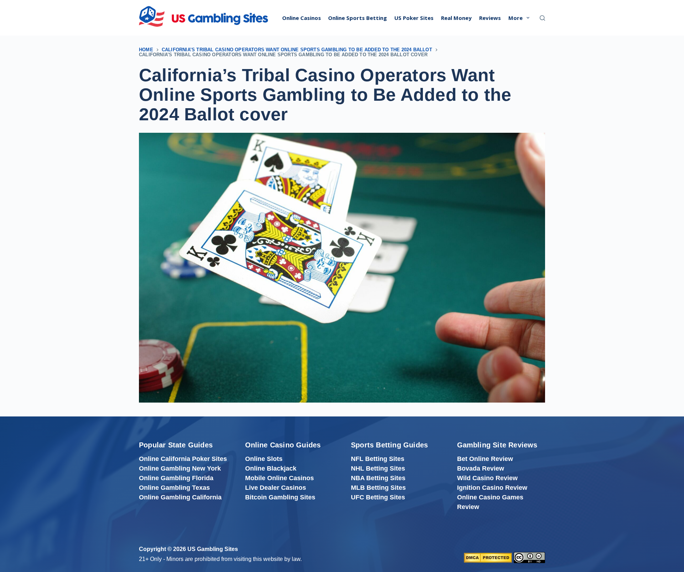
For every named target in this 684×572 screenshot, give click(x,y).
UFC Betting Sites (378, 497)
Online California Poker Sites (183, 458)
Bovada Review (480, 468)
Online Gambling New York (180, 468)
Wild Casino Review (487, 478)
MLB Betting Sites (378, 487)
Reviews (490, 17)
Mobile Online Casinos (279, 478)
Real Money (456, 17)
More (515, 17)
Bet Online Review (485, 458)
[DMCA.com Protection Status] (488, 557)
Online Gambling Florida (176, 478)
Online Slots (264, 458)
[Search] (542, 18)
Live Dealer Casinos (275, 487)
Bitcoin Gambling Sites (280, 497)
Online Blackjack (270, 468)
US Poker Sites (414, 17)
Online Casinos (301, 17)
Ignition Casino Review (492, 487)
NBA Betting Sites (378, 478)
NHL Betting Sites (378, 468)
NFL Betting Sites (377, 458)
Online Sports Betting (357, 17)
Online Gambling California (180, 497)
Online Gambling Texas (174, 487)
